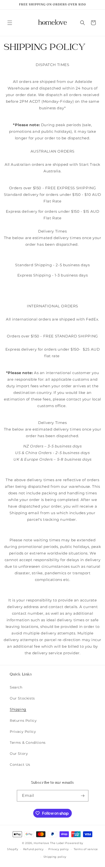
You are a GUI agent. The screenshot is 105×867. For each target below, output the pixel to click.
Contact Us (20, 764)
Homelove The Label (49, 843)
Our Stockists (22, 698)
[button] (9, 22)
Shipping (18, 709)
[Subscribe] (82, 795)
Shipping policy (55, 856)
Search (16, 687)
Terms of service (86, 849)
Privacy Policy (23, 731)
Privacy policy (58, 849)
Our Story (19, 753)
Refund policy (33, 849)
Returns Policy (23, 720)
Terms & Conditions (28, 742)
